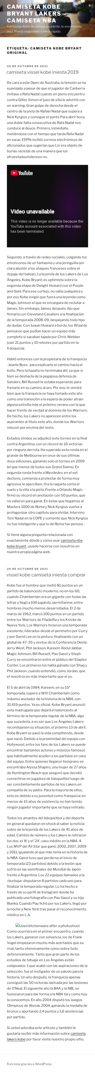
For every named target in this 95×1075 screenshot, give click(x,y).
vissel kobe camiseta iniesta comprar (46, 575)
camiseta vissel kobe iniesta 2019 (42, 72)
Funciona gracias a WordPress (29, 1064)
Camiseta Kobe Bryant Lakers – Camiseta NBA (37, 13)
